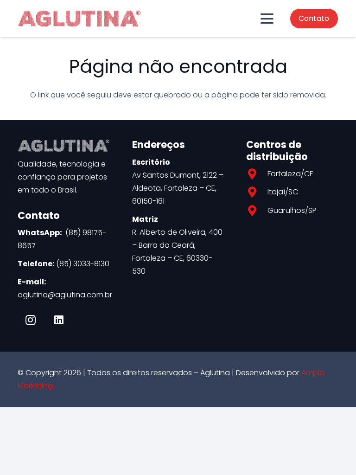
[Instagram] (31, 320)
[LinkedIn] (59, 320)
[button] (267, 18)
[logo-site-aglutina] (79, 18)
